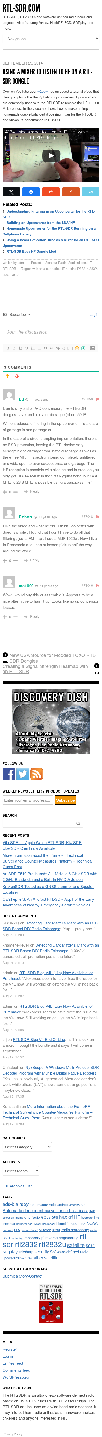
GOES (45, 1217)
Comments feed (16, 1370)
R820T (56, 1230)
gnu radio (32, 1217)
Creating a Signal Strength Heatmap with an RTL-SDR (45, 668)
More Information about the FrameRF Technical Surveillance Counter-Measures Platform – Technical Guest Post (47, 860)
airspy (22, 1203)
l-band (61, 1223)
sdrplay (10, 1251)
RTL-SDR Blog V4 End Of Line (39, 1039)
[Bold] (7, 348)
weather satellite (43, 1257)
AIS (32, 1205)
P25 (17, 1230)
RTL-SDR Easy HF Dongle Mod (31, 251)
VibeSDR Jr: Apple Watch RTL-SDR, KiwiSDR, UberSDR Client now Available (43, 845)
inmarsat (9, 1223)
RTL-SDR (9, 268)
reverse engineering (61, 1237)
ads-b (8, 1203)
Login (93, 314)
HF (89, 262)
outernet (8, 1230)
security (42, 1252)
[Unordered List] (39, 348)
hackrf (66, 1216)
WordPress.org (16, 1377)
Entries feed (13, 1363)
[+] (70, 348)
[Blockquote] (45, 348)
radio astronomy (75, 1229)
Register (10, 1349)
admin (22, 262)
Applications (77, 262)
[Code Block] (51, 348)
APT (84, 1204)
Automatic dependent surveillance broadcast (45, 1210)
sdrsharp (26, 1251)
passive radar (29, 1230)
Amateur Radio (56, 262)
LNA (83, 1224)
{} (64, 348)
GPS (55, 1217)
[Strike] (26, 348)
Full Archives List (17, 1186)
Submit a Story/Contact (22, 1276)
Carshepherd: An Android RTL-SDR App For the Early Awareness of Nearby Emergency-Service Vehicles (48, 902)
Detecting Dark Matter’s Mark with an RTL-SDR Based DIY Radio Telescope (50, 925)
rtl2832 (80, 268)
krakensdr (48, 1224)
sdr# (90, 1245)
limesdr (73, 1223)
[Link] (58, 348)
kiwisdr (37, 1224)
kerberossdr (24, 1224)
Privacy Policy (12, 1434)
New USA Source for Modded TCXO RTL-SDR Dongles (52, 657)
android (62, 1204)
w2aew (42, 91)
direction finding (13, 1217)
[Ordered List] (33, 348)
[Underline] (20, 348)
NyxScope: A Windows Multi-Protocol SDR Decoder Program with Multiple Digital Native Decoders (51, 1070)
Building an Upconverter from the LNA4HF (41, 222)
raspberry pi (34, 1237)
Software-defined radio (69, 1251)
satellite (76, 1245)
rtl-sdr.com (21, 8)
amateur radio (49, 268)
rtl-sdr (70, 268)
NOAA (92, 1223)
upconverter (11, 274)
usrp (24, 1258)
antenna (74, 1205)
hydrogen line (90, 1217)
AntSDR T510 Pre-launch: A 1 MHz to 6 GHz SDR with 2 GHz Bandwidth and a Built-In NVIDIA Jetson (50, 876)
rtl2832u (93, 268)
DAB (92, 1211)
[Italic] (14, 348)
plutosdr (45, 1229)
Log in (8, 1356)
